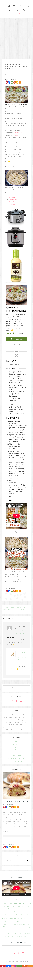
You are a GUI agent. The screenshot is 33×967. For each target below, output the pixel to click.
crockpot (18, 135)
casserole (14, 909)
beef (15, 903)
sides (28, 929)
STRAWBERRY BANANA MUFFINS (15, 936)
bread (9, 906)
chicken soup (26, 911)
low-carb (6, 924)
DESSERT (16, 744)
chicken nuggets (11, 911)
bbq (12, 903)
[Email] (12, 82)
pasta (22, 927)
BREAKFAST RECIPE (21, 906)
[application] (16, 888)
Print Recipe (17, 339)
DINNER (24, 594)
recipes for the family (21, 929)
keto (29, 921)
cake (8, 909)
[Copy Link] (17, 82)
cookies (6, 914)
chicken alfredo (22, 909)
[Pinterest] (7, 82)
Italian (25, 921)
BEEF (16, 750)
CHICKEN (19, 594)
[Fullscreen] (29, 895)
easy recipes (14, 918)
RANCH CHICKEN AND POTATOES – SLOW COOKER (9, 609)
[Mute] (26, 895)
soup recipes (27, 933)
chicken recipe (19, 911)
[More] (20, 82)
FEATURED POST (16, 761)
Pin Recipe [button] (17, 345)
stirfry (5, 936)
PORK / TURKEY (16, 755)
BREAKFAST (16, 741)
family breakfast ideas (25, 918)
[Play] (4, 895)
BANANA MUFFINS (6, 903)
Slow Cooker (10, 933)
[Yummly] (14, 82)
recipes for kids (12, 929)
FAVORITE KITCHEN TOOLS (16, 758)
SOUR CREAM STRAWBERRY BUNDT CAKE (16, 801)
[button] (16, 19)
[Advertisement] (16, 38)
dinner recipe (19, 914)
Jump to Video (22, 104)
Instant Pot (18, 133)
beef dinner (22, 903)
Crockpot (12, 197)
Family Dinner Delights (16, 8)
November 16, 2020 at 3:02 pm (18, 659)
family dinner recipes (8, 921)
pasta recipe (28, 927)
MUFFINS (10, 927)
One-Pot (14, 927)
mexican (21, 924)
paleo (18, 927)
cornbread (11, 914)
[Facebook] (9, 82)
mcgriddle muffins (13, 924)
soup (21, 933)
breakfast (13, 906)
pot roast (6, 929)
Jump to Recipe (11, 104)
